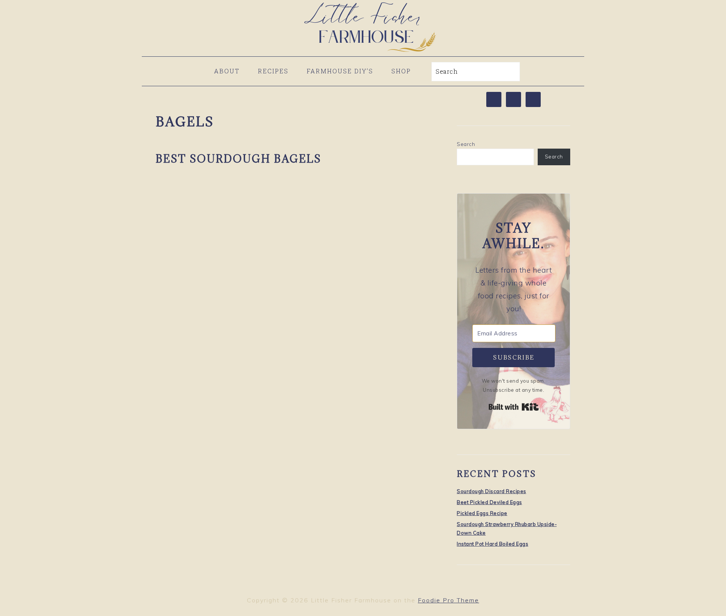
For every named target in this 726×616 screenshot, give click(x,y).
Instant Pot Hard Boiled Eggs (492, 544)
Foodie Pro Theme (448, 600)
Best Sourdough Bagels (238, 159)
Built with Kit (514, 407)
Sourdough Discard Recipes (491, 491)
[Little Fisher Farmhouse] (363, 51)
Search (466, 144)
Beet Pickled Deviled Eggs (489, 502)
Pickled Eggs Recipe (482, 513)
